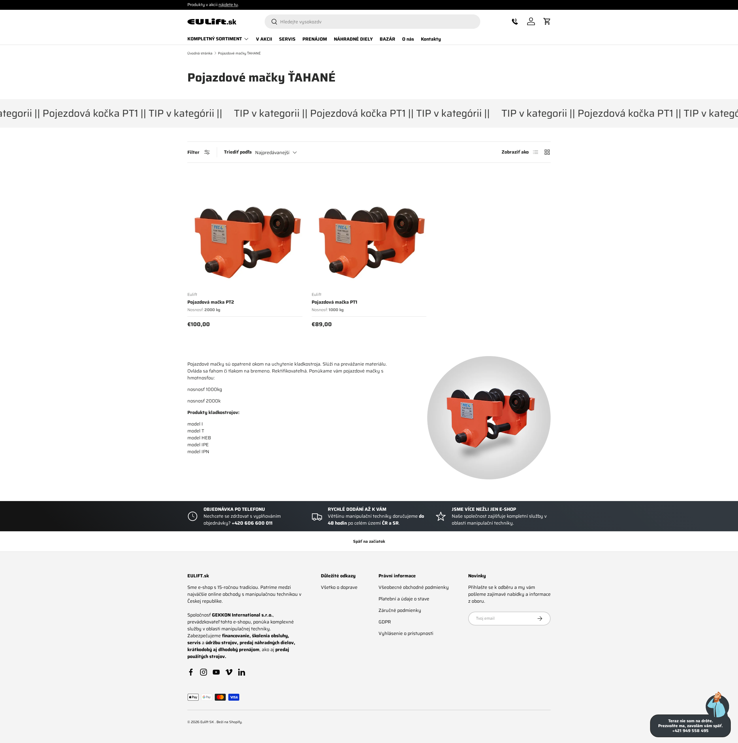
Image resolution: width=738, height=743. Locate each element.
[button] (515, 21)
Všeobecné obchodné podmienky (414, 587)
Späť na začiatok (369, 541)
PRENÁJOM (314, 38)
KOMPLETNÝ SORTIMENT (214, 38)
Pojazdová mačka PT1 (334, 302)
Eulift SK (207, 722)
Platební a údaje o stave (404, 598)
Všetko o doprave (339, 587)
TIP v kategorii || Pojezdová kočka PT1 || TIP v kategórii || (345, 113)
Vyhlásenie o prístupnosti (406, 633)
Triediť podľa (238, 152)
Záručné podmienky (400, 610)
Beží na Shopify (229, 722)
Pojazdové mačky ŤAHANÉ (239, 53)
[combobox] (372, 21)
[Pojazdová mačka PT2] (244, 229)
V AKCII (264, 38)
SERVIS (287, 38)
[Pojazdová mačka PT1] (369, 229)
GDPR (385, 621)
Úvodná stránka (199, 53)
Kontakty (431, 38)
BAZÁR (387, 38)
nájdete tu (228, 4)
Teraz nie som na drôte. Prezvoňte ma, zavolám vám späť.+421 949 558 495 (690, 726)
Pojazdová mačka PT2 (210, 302)
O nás (408, 38)
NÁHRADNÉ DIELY (353, 38)
